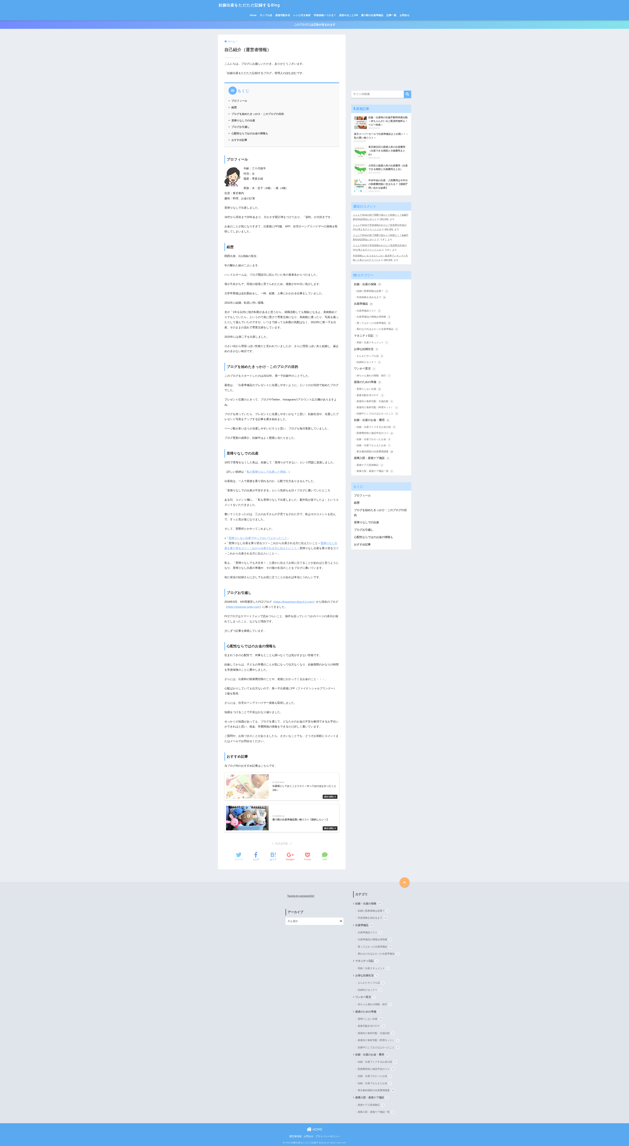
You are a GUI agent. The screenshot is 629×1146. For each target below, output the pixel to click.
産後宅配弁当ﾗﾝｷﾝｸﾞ (370, 395)
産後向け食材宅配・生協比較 (374, 401)
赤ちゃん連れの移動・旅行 (373, 375)
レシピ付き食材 (302, 15)
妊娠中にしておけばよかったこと (377, 413)
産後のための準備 (367, 382)
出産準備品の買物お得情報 (373, 316)
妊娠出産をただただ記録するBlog (249, 5)
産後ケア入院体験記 (369, 465)
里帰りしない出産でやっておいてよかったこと (258, 538)
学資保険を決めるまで (371, 297)
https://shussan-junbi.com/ (243, 606)
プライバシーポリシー (327, 1136)
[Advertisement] (381, 61)
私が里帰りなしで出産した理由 (266, 471)
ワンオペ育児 (364, 368)
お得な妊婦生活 (365, 349)
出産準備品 (363, 303)
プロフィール (239, 100)
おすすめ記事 (239, 139)
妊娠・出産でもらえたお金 (373, 445)
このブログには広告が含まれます (314, 24)
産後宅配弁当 (282, 15)
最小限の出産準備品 (372, 15)
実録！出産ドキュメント (372, 342)
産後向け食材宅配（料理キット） (377, 407)
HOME (317, 1129)
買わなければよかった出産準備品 (377, 329)
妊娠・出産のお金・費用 (371, 420)
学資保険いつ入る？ (325, 15)
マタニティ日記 (365, 335)
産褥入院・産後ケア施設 (371, 458)
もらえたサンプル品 (369, 355)
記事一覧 (391, 15)
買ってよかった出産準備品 (373, 323)
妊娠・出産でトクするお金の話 (376, 427)
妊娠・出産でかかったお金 (373, 439)
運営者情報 (295, 1136)
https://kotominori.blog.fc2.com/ (294, 601)
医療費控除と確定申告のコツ (375, 433)
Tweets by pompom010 (300, 896)
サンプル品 (266, 15)
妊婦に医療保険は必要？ (372, 291)
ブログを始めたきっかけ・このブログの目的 (257, 113)
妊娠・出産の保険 (367, 284)
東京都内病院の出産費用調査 (375, 451)
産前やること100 (348, 15)
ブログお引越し (240, 126)
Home (253, 15)
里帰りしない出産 (368, 389)
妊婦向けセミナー (368, 362)
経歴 (234, 107)
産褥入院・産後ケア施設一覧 (374, 471)
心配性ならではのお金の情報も (249, 133)
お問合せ (405, 15)
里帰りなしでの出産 (243, 120)
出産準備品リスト (368, 310)
